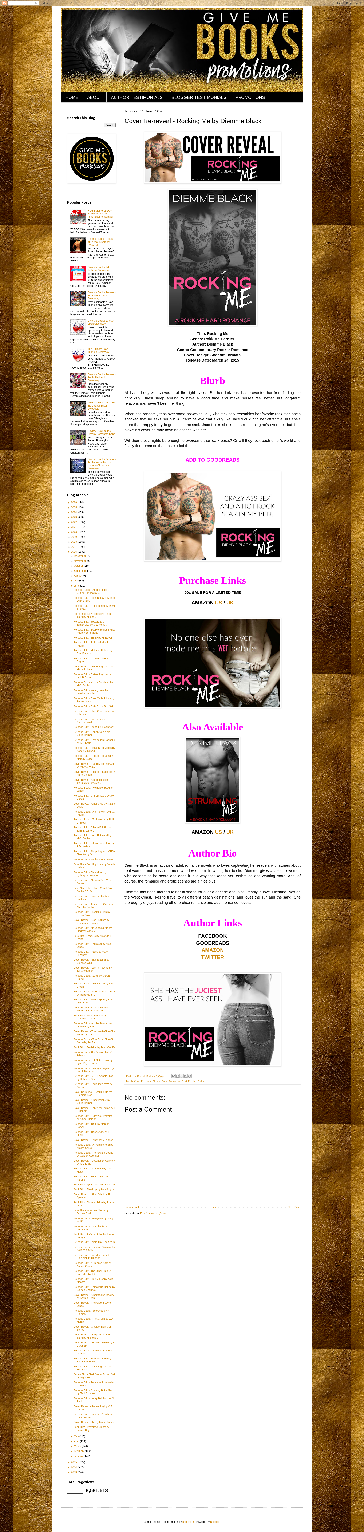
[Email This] (173, 1076)
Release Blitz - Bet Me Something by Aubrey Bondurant (94, 631)
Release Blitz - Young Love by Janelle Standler (91, 692)
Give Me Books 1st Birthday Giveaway (98, 269)
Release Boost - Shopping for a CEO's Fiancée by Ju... (91, 591)
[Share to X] (181, 1076)
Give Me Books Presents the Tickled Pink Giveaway (102, 377)
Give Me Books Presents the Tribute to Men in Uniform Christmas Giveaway (102, 464)
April (77, 1441)
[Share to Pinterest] (189, 1076)
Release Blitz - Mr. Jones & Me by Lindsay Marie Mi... (93, 929)
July (76, 580)
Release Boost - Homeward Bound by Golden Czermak (93, 1154)
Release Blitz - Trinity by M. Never (93, 637)
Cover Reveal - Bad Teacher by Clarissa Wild (91, 961)
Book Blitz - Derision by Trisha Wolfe (94, 1047)
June (77, 585)
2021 (74, 527)
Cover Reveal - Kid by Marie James (94, 1422)
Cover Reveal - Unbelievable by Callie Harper (92, 1102)
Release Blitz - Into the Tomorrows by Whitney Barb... (93, 1025)
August (78, 575)
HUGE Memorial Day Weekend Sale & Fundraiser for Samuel (100, 213)
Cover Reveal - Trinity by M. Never (93, 1139)
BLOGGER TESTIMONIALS (198, 97)
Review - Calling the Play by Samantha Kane (101, 432)
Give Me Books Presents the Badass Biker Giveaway (102, 405)
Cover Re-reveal (142, 1081)
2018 (74, 541)
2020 (74, 532)
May (76, 1436)
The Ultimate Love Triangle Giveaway (98, 351)
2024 (74, 512)
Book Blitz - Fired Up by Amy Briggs (94, 1189)
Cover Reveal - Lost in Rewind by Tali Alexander (93, 969)
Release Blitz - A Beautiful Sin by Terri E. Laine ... (92, 829)
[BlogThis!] (177, 1076)
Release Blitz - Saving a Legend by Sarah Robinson (94, 1070)
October (79, 565)
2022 (74, 522)
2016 (74, 551)
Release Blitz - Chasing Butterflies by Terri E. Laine (93, 1392)
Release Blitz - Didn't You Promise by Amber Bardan (93, 1117)
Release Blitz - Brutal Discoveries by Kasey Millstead (94, 749)
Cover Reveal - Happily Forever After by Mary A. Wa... (94, 765)
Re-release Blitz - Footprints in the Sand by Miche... (93, 615)
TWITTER (212, 957)
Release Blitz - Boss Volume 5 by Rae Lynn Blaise (92, 1360)
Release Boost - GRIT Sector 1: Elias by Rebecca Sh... (94, 993)
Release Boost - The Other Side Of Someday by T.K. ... (93, 1041)
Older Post (294, 1207)
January (79, 1456)
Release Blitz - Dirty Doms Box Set (93, 706)
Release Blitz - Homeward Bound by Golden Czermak (94, 1288)
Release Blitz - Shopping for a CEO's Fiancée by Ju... (94, 853)
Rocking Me (175, 1081)
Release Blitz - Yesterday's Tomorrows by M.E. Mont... (90, 623)
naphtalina (188, 1521)
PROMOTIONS (250, 97)
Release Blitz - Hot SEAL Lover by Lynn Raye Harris (93, 1062)
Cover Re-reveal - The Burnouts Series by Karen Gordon (92, 1009)
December (80, 555)
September (80, 570)
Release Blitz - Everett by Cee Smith (94, 1242)
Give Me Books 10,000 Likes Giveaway (101, 322)
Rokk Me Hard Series (193, 1081)
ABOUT (94, 97)
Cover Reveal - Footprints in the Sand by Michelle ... (92, 1336)
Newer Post (132, 1207)
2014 (74, 1467)
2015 (74, 1462)
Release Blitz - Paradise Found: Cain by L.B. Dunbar (92, 1257)
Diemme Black (160, 1081)
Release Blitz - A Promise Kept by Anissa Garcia (92, 1264)
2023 (74, 517)
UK (230, 602)
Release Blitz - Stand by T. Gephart (93, 727)
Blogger (214, 1521)
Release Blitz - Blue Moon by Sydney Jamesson (90, 874)
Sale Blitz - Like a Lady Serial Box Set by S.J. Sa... (93, 890)
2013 (74, 1472)
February (79, 1451)
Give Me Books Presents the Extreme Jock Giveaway (102, 295)
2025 (74, 507)
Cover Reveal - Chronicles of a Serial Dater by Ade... (91, 781)
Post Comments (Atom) (153, 1213)
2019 (74, 537)
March (78, 1446)
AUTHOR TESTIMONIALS (137, 97)
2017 (74, 546)
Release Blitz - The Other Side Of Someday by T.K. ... (92, 1272)
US (218, 602)
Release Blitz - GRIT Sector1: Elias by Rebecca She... (93, 1078)
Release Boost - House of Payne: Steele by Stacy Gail (101, 241)
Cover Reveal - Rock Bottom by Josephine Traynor (91, 921)
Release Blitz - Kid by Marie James (93, 859)
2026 (74, 502)
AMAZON (213, 950)
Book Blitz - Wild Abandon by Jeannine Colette (90, 1017)
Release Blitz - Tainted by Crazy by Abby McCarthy (93, 906)
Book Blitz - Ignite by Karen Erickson (94, 1184)
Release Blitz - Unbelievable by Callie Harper (92, 734)
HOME (71, 97)
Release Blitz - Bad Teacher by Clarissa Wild (91, 721)
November (80, 561)
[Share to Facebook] (185, 1076)
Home (213, 1207)
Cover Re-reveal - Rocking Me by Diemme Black (93, 1094)
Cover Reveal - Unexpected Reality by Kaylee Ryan (94, 1296)
